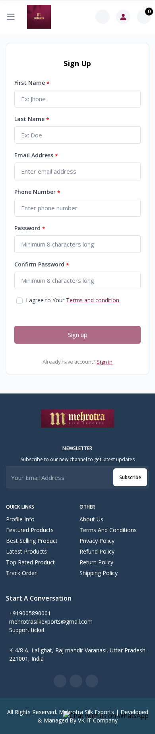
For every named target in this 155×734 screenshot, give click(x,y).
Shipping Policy (98, 573)
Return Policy (96, 562)
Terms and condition (92, 300)
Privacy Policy (96, 540)
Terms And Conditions (108, 530)
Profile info (20, 519)
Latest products (26, 551)
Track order (21, 573)
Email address (36, 155)
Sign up (77, 335)
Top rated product (30, 562)
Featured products (30, 530)
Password (29, 228)
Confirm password (41, 264)
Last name (31, 119)
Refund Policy (96, 551)
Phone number (37, 192)
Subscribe (130, 477)
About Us (91, 519)
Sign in (104, 361)
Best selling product (32, 540)
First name (32, 83)
